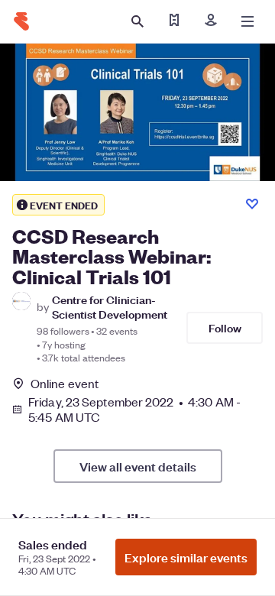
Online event (65, 383)
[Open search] (137, 21)
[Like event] (252, 204)
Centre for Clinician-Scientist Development (109, 306)
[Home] (21, 21)
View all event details (137, 466)
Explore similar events (186, 557)
